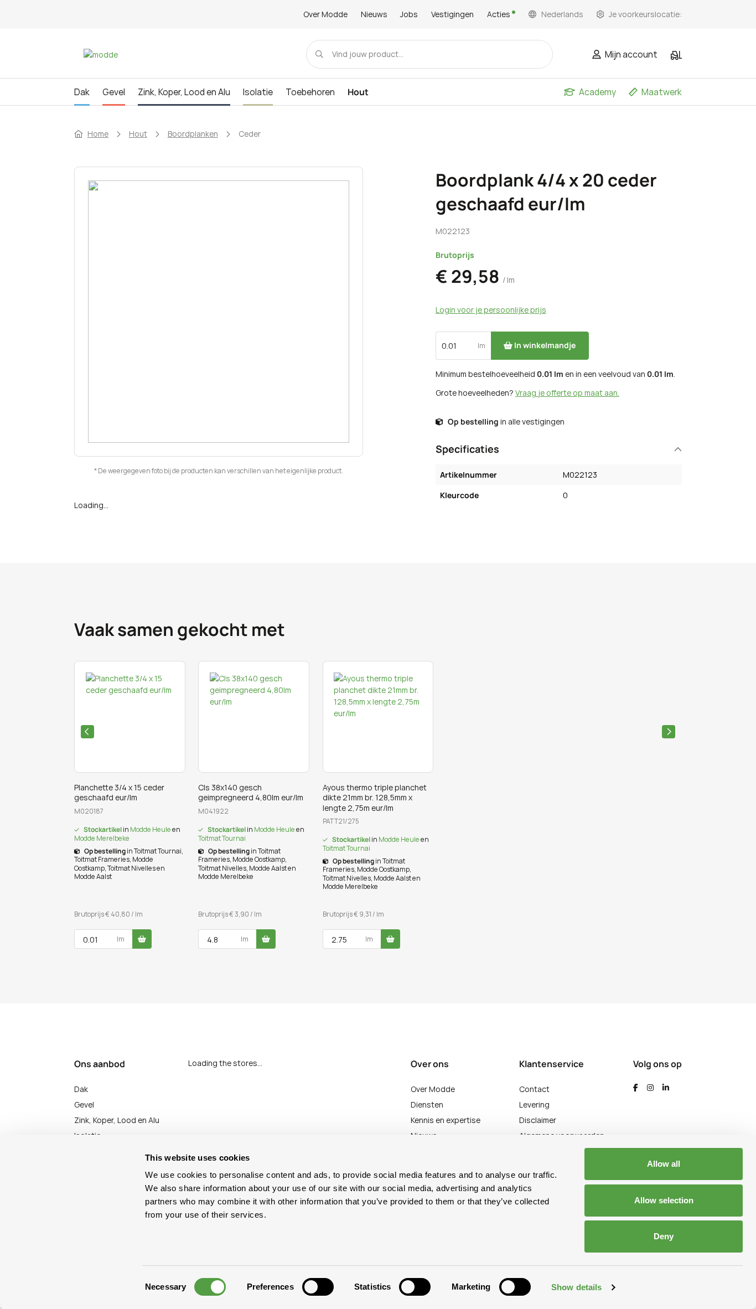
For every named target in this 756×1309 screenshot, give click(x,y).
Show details (576, 1287)
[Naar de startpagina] (100, 54)
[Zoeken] (319, 54)
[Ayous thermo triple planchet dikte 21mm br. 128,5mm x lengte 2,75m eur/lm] (378, 717)
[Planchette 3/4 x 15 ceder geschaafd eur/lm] (130, 717)
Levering (534, 1104)
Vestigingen (452, 14)
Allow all (663, 1163)
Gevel (84, 1104)
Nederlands (562, 14)
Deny (664, 1236)
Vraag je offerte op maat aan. (567, 392)
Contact (534, 1089)
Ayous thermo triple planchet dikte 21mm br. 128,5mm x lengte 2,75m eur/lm (375, 798)
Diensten (427, 1104)
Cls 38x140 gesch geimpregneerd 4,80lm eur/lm (250, 793)
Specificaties (467, 449)
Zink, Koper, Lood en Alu (116, 1120)
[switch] (318, 1287)
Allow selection (663, 1200)
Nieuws (374, 14)
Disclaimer (537, 1120)
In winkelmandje (544, 345)
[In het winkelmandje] (142, 939)
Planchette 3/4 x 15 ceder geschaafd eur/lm (119, 793)
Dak (81, 1089)
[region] (244, 323)
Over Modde (325, 14)
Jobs (409, 14)
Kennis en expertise (445, 1120)
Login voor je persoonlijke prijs (491, 309)
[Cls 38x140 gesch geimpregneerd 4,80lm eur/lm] (254, 717)
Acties (499, 14)
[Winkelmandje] (676, 55)
